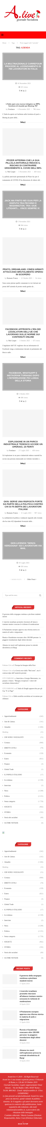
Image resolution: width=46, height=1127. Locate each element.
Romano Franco (12, 278)
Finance (23, 764)
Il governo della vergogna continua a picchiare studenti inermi (30, 978)
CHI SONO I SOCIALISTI (23, 737)
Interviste (23, 785)
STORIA (23, 812)
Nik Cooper (11, 172)
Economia (23, 753)
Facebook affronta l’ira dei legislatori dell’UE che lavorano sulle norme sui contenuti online (23, 333)
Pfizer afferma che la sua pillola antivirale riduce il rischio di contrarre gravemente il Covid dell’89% (23, 164)
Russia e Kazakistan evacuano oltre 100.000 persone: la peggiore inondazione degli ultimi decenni (30, 1035)
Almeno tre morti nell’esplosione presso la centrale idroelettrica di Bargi (30, 1054)
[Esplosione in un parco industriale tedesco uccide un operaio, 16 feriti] (23, 423)
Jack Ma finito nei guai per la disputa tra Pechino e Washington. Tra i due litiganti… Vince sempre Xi (23, 204)
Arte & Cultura (23, 722)
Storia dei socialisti (23, 817)
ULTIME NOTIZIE (23, 823)
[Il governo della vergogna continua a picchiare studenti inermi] (9, 979)
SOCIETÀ (23, 807)
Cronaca (23, 743)
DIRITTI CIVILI (23, 748)
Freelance (11, 109)
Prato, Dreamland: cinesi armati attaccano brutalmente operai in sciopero (23, 272)
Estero (23, 759)
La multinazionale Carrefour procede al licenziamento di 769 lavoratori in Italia (23, 66)
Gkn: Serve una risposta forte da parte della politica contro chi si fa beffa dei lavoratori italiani (23, 505)
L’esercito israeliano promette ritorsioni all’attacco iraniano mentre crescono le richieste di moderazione (31, 996)
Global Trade (23, 769)
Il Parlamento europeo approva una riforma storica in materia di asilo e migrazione (31, 1015)
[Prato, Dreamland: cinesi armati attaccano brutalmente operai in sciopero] (23, 251)
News (23, 791)
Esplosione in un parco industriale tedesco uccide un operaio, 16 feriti (23, 444)
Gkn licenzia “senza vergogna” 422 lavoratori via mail (23, 545)
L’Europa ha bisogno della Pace (24, 665)
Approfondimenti (23, 716)
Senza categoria (23, 801)
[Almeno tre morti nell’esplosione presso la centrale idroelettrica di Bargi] (9, 1054)
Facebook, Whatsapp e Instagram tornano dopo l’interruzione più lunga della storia (23, 377)
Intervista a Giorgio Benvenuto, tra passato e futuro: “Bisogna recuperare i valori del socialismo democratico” (21, 680)
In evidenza (23, 780)
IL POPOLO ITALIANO (23, 775)
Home (4, 43)
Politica (23, 796)
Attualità (23, 727)
